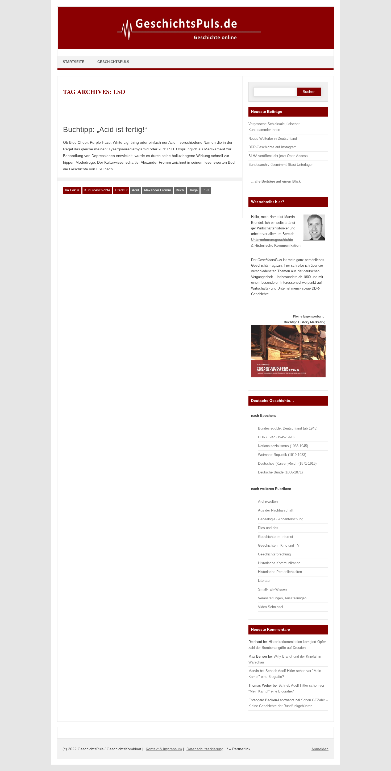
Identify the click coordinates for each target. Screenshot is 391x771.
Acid (135, 190)
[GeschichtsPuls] (195, 48)
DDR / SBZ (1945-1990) (276, 437)
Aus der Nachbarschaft (275, 510)
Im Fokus (72, 190)
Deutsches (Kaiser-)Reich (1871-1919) (287, 463)
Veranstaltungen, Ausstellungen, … (285, 598)
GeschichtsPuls (113, 62)
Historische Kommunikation (279, 563)
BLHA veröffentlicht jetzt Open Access (278, 156)
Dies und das (268, 528)
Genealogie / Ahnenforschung (280, 519)
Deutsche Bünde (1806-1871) (280, 472)
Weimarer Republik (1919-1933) (282, 455)
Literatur (121, 190)
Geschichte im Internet (275, 537)
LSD (205, 190)
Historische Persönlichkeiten (280, 572)
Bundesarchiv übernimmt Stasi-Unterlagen (280, 165)
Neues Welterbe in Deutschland (272, 139)
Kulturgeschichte (97, 190)
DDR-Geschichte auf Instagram (272, 147)
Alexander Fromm (157, 190)
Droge (193, 190)
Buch (180, 190)
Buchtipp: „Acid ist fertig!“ (105, 129)
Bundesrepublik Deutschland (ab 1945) (287, 428)
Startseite (73, 62)
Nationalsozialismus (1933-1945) (283, 446)
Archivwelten (268, 502)
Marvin (253, 671)
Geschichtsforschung (274, 554)
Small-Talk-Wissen (272, 589)
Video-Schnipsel (270, 607)
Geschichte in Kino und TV (279, 545)
